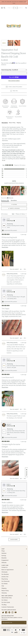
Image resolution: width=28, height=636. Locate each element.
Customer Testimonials (8, 607)
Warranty (4, 593)
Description (5, 122)
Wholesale (4, 572)
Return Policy (12, 122)
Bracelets (4, 558)
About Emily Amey (7, 597)
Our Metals (4, 583)
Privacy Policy (23, 627)
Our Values (4, 600)
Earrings (4, 555)
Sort (13, 214)
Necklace (4, 553)
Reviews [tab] (5, 201)
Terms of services (15, 627)
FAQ (3, 586)
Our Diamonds (5, 581)
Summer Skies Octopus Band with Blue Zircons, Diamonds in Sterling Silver (16, 432)
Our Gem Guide (6, 602)
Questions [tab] (14, 201)
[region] (14, 190)
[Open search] (4, 8)
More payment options (14, 80)
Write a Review (17, 209)
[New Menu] (2, 8)
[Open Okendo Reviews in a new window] (7, 198)
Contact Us (4, 567)
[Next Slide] (25, 190)
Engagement (5, 560)
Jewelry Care (5, 576)
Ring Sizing (5, 579)
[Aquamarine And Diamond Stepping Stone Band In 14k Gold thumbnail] (4, 43)
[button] (14, 169)
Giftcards (4, 562)
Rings (3, 551)
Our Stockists (5, 574)
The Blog (4, 604)
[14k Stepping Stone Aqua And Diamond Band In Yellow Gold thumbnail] (11, 43)
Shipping (19, 122)
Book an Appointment (7, 569)
